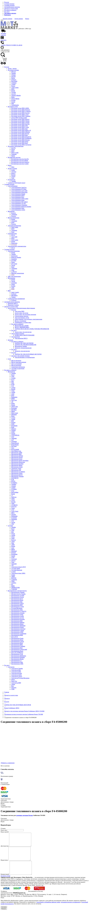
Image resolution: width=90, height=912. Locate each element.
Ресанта (13, 216)
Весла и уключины (20, 321)
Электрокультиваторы (14, 225)
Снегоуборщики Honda (18, 194)
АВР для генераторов (14, 276)
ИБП (9, 290)
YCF (12, 386)
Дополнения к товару (7, 802)
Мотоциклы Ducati (16, 457)
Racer (13, 375)
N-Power (13, 294)
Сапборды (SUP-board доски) (16, 183)
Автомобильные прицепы (12, 7)
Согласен (3, 907)
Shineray (13, 429)
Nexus (13, 533)
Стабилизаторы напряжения (16, 298)
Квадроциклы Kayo (17, 598)
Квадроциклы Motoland (18, 625)
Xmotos (13, 430)
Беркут (13, 173)
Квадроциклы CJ (16, 660)
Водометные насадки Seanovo (20, 162)
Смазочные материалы (18, 367)
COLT (13, 500)
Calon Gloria (14, 87)
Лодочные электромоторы (15, 146)
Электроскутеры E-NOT (18, 567)
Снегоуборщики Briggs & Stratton (21, 206)
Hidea (13, 97)
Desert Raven (15, 443)
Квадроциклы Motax (17, 624)
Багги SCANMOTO (17, 652)
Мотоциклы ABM (16, 452)
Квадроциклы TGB (17, 654)
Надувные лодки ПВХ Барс (19, 135)
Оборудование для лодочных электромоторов (28, 319)
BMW (13, 398)
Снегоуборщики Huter (18, 200)
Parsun (13, 86)
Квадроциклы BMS (17, 635)
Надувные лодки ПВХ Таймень (20, 116)
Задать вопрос (19, 18)
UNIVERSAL (15, 435)
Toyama (13, 92)
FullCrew (14, 497)
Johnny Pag (14, 406)
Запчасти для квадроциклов (23, 348)
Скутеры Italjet (15, 568)
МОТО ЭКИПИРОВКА (22, 327)
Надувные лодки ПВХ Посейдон (21, 136)
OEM (12, 498)
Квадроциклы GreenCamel (19, 649)
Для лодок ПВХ (19, 311)
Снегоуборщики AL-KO (18, 203)
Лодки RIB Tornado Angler (19, 117)
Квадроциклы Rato (17, 648)
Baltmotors (14, 397)
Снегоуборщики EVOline (18, 189)
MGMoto (14, 409)
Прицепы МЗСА (13, 303)
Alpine (13, 684)
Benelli (13, 389)
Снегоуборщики (12, 186)
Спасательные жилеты (21, 316)
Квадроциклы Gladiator (18, 646)
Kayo (12, 379)
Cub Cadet (14, 236)
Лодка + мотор (12, 68)
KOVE (13, 481)
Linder (13, 170)
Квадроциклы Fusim (17, 638)
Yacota (13, 265)
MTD (12, 229)
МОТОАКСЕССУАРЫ (21, 325)
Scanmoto (14, 517)
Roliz (12, 427)
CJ (12, 495)
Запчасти (10, 340)
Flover (13, 149)
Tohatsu (13, 75)
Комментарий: (5, 874)
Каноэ (9, 165)
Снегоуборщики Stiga (17, 208)
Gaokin (13, 487)
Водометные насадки (14, 157)
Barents (13, 175)
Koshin (13, 286)
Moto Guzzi (14, 413)
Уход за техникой (16, 363)
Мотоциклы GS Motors (18, 471)
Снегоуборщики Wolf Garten (19, 198)
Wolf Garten (14, 227)
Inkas (12, 167)
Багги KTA (14, 636)
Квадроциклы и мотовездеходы (17, 590)
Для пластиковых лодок (22, 317)
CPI (12, 565)
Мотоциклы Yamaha (21, 346)
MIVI (12, 513)
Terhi (12, 178)
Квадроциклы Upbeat (17, 630)
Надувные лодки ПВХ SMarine (20, 132)
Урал (12, 448)
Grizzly (13, 176)
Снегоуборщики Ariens (18, 209)
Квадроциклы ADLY (17, 603)
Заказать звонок (7, 18)
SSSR (13, 432)
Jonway (13, 560)
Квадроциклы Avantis (17, 595)
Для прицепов (15, 336)
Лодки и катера (12, 168)
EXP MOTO (14, 478)
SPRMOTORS (15, 587)
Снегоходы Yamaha (17, 668)
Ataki (12, 394)
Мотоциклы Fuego (16, 459)
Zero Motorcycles (16, 451)
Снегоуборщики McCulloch (19, 202)
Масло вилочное (16, 365)
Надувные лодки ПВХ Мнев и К (21, 130)
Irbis (12, 381)
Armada (13, 486)
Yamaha (13, 73)
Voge (12, 436)
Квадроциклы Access (17, 617)
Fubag (13, 262)
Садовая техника (9, 3)
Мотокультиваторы (13, 217)
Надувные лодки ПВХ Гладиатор (21, 144)
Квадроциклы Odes (17, 662)
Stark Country (15, 292)
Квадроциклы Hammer (18, 657)
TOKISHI (14, 589)
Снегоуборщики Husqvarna (19, 192)
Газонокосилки (12, 233)
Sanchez (13, 514)
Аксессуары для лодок (21, 313)
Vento (13, 390)
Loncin (13, 417)
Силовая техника (9, 5)
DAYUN (13, 506)
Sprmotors (14, 519)
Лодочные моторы (13, 70)
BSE (12, 421)
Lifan (12, 270)
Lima (12, 548)
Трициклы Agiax (16, 468)
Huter (12, 222)
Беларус (13, 213)
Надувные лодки (13, 106)
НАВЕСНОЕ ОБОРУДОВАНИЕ (24, 335)
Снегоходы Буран (16, 673)
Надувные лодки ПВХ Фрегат (20, 119)
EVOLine (14, 244)
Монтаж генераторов (17, 273)
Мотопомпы (11, 278)
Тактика (13, 171)
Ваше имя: (4, 830)
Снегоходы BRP (16, 683)
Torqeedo (14, 154)
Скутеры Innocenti (16, 570)
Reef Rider (14, 81)
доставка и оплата (3, 34)
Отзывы (3, 805)
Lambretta (14, 579)
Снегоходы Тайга (16, 675)
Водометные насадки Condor (20, 163)
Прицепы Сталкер (13, 305)
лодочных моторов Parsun (24, 815)
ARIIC (13, 576)
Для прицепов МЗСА (21, 338)
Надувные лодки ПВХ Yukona (20, 121)
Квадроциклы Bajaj (17, 643)
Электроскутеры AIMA (18, 573)
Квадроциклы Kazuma (18, 619)
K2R (12, 479)
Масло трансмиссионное (18, 362)
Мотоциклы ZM (16, 470)
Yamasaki (14, 438)
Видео (2, 803)
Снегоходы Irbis (16, 670)
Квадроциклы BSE (17, 621)
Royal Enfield (15, 449)
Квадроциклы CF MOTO (18, 611)
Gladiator (13, 83)
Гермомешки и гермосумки (23, 322)
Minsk (13, 411)
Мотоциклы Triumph (17, 476)
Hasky (13, 403)
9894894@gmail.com (19, 893)
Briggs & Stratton (16, 257)
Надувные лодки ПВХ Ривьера (20, 109)
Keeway (13, 540)
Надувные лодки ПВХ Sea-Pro (20, 124)
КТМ (12, 384)
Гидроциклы (11, 179)
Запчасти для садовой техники (20, 356)
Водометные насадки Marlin (19, 160)
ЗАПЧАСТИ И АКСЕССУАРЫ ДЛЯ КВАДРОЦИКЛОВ (32, 329)
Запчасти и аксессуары (11, 8)
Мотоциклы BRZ (16, 454)
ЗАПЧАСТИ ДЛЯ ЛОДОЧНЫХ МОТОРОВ (28, 354)
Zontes (13, 575)
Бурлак (13, 100)
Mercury (13, 71)
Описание (4, 800)
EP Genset (14, 263)
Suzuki (13, 102)
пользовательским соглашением (70, 902)
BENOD (13, 578)
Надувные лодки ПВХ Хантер (20, 113)
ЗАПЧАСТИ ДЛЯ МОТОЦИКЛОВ (25, 344)
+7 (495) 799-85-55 (6, 45)
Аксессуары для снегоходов (23, 332)
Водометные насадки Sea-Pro (20, 159)
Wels (12, 383)
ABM (13, 544)
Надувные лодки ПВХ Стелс (20, 114)
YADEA (13, 583)
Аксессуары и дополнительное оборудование (21, 308)
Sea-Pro (13, 76)
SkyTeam (14, 446)
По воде (6, 2)
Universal (14, 559)
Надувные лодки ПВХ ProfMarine (21, 138)
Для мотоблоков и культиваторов (25, 357)
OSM (12, 689)
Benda (13, 494)
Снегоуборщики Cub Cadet (19, 190)
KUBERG (14, 483)
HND (12, 275)
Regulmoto (14, 425)
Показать (3, 908)
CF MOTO (14, 505)
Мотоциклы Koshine (17, 463)
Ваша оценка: (5, 832)
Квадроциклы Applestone (18, 633)
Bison (13, 416)
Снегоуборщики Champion (19, 205)
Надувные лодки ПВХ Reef (19, 143)
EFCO (13, 235)
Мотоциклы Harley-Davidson (19, 460)
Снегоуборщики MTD (18, 195)
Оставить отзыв (5, 876)
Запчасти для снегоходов (22, 351)
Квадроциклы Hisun (17, 640)
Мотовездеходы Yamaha (18, 594)
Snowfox (13, 687)
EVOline (13, 260)
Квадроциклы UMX (17, 663)
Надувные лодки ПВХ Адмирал (21, 111)
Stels (12, 103)
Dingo (13, 679)
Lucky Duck (14, 511)
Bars (12, 686)
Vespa (13, 536)
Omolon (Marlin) (16, 95)
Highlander (14, 516)
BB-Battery (14, 295)
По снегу (7, 11)
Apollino (13, 484)
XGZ (12, 490)
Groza (13, 508)
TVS (12, 521)
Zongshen (14, 259)
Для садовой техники (17, 333)
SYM (12, 557)
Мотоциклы (11, 371)
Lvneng (13, 571)
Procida (13, 502)
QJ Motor (14, 489)
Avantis (13, 378)
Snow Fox (14, 681)
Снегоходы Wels (16, 671)
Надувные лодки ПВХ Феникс (20, 140)
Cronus (13, 387)
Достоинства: (5, 846)
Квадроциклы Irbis (16, 602)
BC (12, 584)
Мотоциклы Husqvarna (18, 462)
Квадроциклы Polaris (17, 627)
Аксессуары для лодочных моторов (25, 314)
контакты (3, 40)
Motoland (14, 414)
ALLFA (13, 94)
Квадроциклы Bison (17, 600)
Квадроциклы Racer (17, 651)
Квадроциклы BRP (17, 605)
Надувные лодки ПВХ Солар (20, 127)
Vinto (12, 503)
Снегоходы (11, 667)
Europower (14, 256)
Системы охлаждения (17, 368)
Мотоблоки (11, 211)
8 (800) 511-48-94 (17, 45)
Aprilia (13, 392)
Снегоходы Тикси (16, 676)
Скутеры (10, 525)
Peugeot (13, 552)
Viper (12, 562)
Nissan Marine (15, 98)
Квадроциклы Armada (17, 613)
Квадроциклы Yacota (17, 597)
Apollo (13, 419)
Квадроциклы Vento (17, 614)
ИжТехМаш (14, 492)
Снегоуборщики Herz (17, 197)
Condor (13, 84)
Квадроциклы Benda (17, 659)
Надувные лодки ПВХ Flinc (19, 125)
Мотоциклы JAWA (16, 473)
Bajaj (12, 395)
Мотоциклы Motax (16, 465)
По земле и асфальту (10, 10)
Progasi (13, 422)
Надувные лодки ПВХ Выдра (20, 133)
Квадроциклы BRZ (17, 644)
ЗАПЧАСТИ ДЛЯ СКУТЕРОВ (24, 343)
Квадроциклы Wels (17, 609)
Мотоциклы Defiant (17, 456)
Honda (13, 90)
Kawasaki (14, 408)
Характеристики (6, 799)
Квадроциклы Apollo (17, 616)
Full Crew (14, 400)
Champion (14, 214)
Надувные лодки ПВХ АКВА (20, 108)
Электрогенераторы (14, 251)
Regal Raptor (15, 444)
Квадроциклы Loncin (17, 641)
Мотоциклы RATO (17, 475)
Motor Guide (14, 152)
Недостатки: (4, 860)
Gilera (13, 541)
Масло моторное (16, 360)
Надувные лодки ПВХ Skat (19, 129)
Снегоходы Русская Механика (20, 678)
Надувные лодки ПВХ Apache (20, 122)
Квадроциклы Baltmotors (18, 656)
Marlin (13, 78)
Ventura (13, 297)
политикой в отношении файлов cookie (48, 902)
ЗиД (12, 440)
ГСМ (9, 359)
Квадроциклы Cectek (17, 606)
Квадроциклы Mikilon (17, 622)
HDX (12, 89)
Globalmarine (15, 105)
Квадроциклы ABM (17, 632)
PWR (12, 424)
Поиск (27, 18)
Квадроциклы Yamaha (17, 592)
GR (12, 402)
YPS (12, 524)
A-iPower (14, 271)
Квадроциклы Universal (18, 629)
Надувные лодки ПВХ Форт (19, 141)
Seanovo (13, 79)
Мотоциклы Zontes (17, 467)
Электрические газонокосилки (17, 246)
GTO (12, 509)
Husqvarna (14, 243)
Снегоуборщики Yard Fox (19, 187)
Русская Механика (16, 608)
